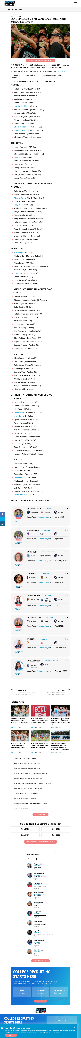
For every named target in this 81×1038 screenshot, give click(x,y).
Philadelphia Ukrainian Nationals (43, 934)
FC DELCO (46, 577)
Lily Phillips (18, 273)
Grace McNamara (39, 950)
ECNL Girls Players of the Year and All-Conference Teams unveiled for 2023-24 (60, 721)
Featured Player (43, 517)
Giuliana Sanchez (39, 873)
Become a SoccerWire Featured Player (40, 60)
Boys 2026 (56, 835)
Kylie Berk (18, 402)
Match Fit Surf (48, 534)
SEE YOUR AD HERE (40, 814)
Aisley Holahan (38, 921)
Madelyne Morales (39, 940)
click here (61, 71)
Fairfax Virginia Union (40, 924)
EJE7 (35, 953)
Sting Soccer (37, 943)
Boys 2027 (25, 835)
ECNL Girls (60, 512)
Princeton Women (35, 599)
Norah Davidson (39, 893)
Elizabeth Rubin (33, 595)
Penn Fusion (47, 512)
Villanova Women (34, 512)
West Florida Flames (40, 886)
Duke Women (33, 577)
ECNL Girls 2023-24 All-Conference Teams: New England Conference (39, 745)
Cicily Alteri (37, 912)
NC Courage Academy (40, 915)
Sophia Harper (38, 931)
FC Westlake (37, 867)
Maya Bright (19, 253)
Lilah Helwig (19, 416)
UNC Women (33, 555)
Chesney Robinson (21, 127)
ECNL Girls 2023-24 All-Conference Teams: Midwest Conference (19, 745)
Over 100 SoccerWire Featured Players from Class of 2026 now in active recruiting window (60, 746)
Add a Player (40, 1001)
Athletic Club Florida (40, 876)
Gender (30, 859)
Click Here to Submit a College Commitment (40, 841)
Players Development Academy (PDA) (48, 600)
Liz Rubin (18, 444)
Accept (11, 1035)
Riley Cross (18, 205)
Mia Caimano (38, 883)
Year (39, 859)
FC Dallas (36, 905)
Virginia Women (34, 643)
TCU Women (33, 621)
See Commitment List (40, 960)
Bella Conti (18, 157)
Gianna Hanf (19, 413)
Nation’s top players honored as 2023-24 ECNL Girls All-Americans (20, 720)
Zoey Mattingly (38, 902)
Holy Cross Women (35, 534)
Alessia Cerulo (20, 198)
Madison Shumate (21, 130)
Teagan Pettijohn (39, 864)
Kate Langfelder (20, 106)
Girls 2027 (25, 829)
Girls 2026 (56, 829)
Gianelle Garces (20, 478)
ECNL (12, 16)
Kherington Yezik (21, 495)
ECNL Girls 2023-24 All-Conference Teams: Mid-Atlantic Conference (39, 720)
